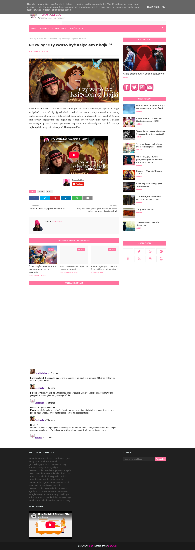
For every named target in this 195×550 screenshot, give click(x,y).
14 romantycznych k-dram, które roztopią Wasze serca (149, 145)
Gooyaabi (112, 546)
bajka (41, 191)
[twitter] (139, 251)
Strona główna (35, 39)
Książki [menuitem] (43, 28)
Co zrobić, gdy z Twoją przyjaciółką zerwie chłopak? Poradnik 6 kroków (149, 159)
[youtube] (161, 259)
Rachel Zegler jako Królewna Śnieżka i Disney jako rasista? (104, 268)
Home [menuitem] (33, 28)
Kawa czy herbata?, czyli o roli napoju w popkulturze (74, 268)
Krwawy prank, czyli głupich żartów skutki (149, 185)
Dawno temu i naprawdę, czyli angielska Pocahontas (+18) (150, 107)
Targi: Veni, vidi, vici (145, 209)
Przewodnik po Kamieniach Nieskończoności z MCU (148, 119)
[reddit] (161, 251)
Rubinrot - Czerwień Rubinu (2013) (149, 172)
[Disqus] (74, 327)
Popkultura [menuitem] (58, 28)
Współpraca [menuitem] (76, 28)
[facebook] (128, 251)
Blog (91, 546)
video (46, 39)
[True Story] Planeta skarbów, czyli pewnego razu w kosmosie (43, 269)
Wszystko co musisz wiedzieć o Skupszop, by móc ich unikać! (150, 132)
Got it (165, 7)
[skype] (139, 259)
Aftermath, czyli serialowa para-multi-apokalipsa (148, 198)
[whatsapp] (150, 251)
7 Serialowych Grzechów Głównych (147, 224)
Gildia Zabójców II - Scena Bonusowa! (144, 73)
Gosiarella (35, 51)
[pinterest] (128, 259)
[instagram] (150, 259)
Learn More (153, 7)
